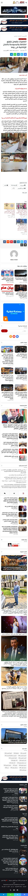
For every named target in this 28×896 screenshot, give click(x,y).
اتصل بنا (8, 886)
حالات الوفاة (14, 760)
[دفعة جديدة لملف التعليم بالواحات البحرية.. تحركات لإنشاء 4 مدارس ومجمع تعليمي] (22, 521)
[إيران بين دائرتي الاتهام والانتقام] (23, 458)
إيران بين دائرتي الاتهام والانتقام (11, 456)
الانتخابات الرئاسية (17, 36)
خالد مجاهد (12, 762)
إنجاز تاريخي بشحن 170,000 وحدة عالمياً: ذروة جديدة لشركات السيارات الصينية (15, 741)
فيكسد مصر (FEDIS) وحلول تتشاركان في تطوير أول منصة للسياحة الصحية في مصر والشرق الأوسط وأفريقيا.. (7, 396)
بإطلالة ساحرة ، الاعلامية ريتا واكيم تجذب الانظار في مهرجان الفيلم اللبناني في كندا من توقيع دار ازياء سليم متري (9, 450)
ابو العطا (16, 753)
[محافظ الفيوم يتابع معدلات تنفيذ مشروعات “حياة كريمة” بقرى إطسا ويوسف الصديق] (23, 444)
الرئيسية (24, 36)
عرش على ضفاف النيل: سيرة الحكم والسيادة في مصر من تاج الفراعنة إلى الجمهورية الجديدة (7, 378)
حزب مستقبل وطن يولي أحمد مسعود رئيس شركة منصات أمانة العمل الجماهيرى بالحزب (21, 295)
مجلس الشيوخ (7, 765)
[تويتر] (21, 241)
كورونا (15, 765)
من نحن (12, 886)
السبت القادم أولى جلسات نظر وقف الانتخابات (7, 293)
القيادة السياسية (13, 758)
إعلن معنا (4, 886)
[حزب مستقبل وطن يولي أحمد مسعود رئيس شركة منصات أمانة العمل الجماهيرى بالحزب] (21, 288)
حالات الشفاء (22, 760)
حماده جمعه (22, 50)
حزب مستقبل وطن (21, 762)
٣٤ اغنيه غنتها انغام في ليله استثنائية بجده (17, 475)
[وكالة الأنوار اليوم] (18, 2)
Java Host (11, 884)
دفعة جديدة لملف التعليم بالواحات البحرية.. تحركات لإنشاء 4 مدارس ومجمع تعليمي (10, 521)
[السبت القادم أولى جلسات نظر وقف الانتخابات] (7, 288)
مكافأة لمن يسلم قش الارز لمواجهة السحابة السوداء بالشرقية (21, 279)
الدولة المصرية (8, 753)
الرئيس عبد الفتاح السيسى (10, 755)
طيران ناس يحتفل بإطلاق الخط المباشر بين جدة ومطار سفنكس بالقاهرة (7, 279)
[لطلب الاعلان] (14, 778)
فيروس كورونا (22, 765)
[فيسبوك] (25, 241)
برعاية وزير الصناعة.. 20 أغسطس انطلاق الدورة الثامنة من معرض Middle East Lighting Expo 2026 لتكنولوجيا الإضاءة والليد (13, 471)
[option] (14, 563)
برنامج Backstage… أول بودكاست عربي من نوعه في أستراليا (21, 355)
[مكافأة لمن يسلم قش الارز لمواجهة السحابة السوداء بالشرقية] (21, 273)
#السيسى (23, 753)
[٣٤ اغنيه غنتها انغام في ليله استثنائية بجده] (22, 508)
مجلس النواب (22, 767)
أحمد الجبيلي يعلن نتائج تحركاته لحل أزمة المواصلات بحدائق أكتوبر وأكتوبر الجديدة (16, 568)
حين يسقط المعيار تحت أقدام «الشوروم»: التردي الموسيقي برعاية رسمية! (21, 377)
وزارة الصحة (23, 770)
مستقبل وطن (14, 767)
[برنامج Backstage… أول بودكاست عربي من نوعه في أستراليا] (21, 349)
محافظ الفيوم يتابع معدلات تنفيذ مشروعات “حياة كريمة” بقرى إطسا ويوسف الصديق (10, 443)
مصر (7, 767)
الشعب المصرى (22, 758)
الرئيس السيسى (22, 755)
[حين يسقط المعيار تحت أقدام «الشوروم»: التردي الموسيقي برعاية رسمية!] (21, 370)
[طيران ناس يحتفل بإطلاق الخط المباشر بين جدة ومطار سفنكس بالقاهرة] (7, 273)
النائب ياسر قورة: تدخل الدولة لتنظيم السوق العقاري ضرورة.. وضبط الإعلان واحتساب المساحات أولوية (10, 514)
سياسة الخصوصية (18, 886)
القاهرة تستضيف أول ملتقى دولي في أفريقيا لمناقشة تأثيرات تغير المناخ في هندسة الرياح (21, 395)
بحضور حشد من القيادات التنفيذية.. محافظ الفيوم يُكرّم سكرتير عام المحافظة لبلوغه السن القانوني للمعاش (15, 427)
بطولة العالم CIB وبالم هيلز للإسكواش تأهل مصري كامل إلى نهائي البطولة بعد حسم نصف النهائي (22, 228)
